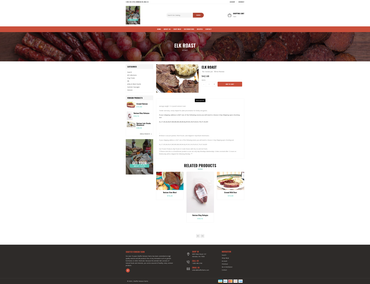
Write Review (219, 72)
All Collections (132, 75)
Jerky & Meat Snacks (134, 84)
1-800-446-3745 (197, 263)
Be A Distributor (227, 267)
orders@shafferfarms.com (200, 270)
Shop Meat (225, 258)
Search (129, 72)
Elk (128, 81)
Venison (130, 90)
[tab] (139, 72)
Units (204, 80)
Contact (224, 270)
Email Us (146, 2)
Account (232, 2)
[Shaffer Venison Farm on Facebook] (128, 270)
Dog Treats (131, 78)
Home (185, 50)
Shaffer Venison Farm (135, 251)
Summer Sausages (133, 87)
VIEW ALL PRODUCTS (146, 134)
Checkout (241, 2)
